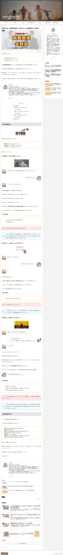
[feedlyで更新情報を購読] (10, 98)
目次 (20, 103)
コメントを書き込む (21, 543)
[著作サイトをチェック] (9, 98)
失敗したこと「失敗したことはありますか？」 (22, 111)
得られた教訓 (17, 109)
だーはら (10, 84)
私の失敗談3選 (16, 105)
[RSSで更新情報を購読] (12, 98)
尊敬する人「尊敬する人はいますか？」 (21, 115)
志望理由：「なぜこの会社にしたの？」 (21, 107)
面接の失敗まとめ (17, 118)
